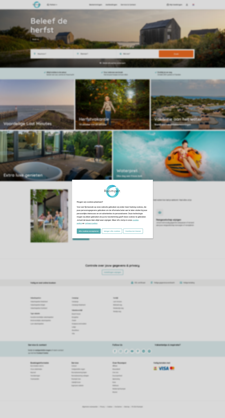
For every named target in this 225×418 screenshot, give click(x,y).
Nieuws (114, 392)
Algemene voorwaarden (90, 407)
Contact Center (42, 353)
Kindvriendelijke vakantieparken (40, 320)
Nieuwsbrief (116, 369)
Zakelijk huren (76, 382)
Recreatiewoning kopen (79, 372)
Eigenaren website (77, 385)
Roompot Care (76, 379)
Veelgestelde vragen (78, 369)
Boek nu (35, 39)
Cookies (109, 407)
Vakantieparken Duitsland (38, 308)
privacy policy (91, 223)
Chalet (74, 320)
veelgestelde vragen (43, 350)
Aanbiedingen (111, 5)
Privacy (102, 407)
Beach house (76, 314)
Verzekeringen (35, 376)
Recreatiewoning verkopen (80, 376)
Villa (73, 333)
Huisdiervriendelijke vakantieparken (41, 317)
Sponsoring (116, 379)
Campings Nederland (78, 305)
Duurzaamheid (117, 376)
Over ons (115, 372)
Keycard (33, 372)
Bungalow (75, 317)
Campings (75, 298)
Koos (114, 382)
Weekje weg (117, 311)
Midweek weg (117, 305)
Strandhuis (75, 330)
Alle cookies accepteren (89, 231)
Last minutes (117, 301)
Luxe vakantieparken (37, 324)
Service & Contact (128, 5)
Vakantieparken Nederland (39, 301)
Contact (74, 366)
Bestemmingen (95, 5)
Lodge (74, 327)
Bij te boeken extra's (37, 366)
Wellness (115, 385)
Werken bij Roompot (118, 389)
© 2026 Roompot (137, 407)
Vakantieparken (35, 298)
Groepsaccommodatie (79, 324)
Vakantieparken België (37, 305)
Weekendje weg (118, 308)
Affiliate (114, 366)
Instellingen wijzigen (112, 272)
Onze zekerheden (36, 369)
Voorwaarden (34, 379)
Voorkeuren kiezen (133, 231)
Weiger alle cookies (112, 231)
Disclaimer (118, 407)
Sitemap (126, 407)
